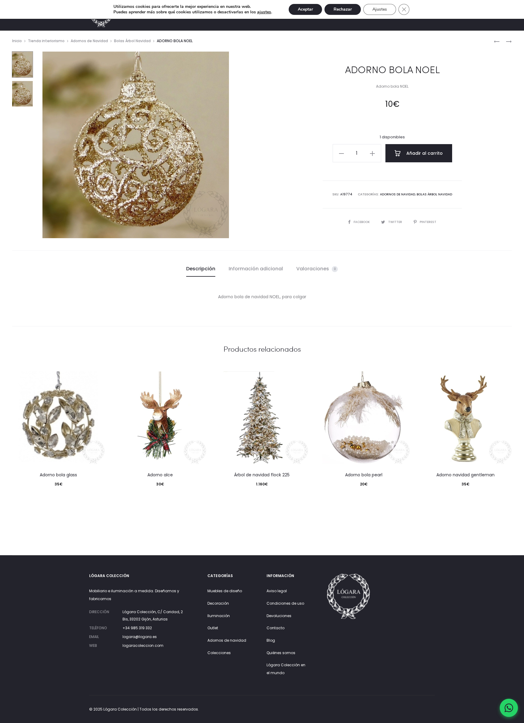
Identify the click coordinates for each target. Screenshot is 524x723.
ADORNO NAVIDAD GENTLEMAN (465, 475)
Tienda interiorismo (46, 40)
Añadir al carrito (424, 153)
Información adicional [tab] (256, 268)
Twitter (395, 222)
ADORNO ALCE (160, 475)
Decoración (218, 603)
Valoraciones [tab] (316, 268)
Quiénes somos (281, 652)
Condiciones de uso (285, 603)
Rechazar (343, 9)
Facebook (362, 222)
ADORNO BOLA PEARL (363, 475)
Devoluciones (279, 615)
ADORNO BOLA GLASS (58, 475)
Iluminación (218, 615)
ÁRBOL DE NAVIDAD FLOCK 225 (262, 475)
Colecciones (219, 652)
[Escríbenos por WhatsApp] (509, 708)
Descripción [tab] (200, 268)
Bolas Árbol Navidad (132, 40)
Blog (271, 640)
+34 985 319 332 (137, 627)
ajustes (264, 12)
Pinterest (428, 222)
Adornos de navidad (226, 640)
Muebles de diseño (224, 590)
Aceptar (305, 9)
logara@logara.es (140, 636)
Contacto (275, 627)
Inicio (17, 40)
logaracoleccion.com (143, 645)
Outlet (212, 627)
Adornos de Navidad (89, 40)
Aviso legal (277, 590)
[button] (341, 153)
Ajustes (379, 9)
